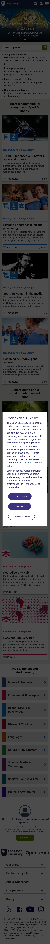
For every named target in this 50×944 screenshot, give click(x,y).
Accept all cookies (20, 496)
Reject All (19, 506)
